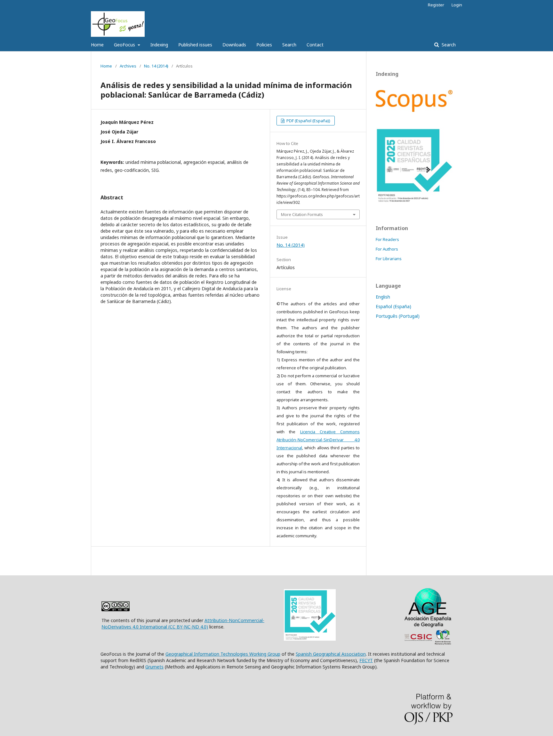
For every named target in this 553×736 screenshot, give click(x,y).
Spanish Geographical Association (331, 654)
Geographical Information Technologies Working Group (222, 654)
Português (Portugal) (398, 316)
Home (97, 45)
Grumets (154, 667)
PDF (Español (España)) (307, 121)
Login (457, 5)
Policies (264, 45)
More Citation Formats (302, 214)
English (383, 297)
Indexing (159, 45)
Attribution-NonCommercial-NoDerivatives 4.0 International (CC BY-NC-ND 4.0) (182, 623)
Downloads (234, 45)
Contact (315, 45)
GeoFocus (125, 45)
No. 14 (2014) (156, 66)
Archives (128, 66)
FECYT (366, 660)
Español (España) (393, 306)
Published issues (195, 45)
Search (289, 45)
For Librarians (389, 258)
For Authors (387, 249)
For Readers (387, 239)
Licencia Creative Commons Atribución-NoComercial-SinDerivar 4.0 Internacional (318, 440)
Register (436, 5)
